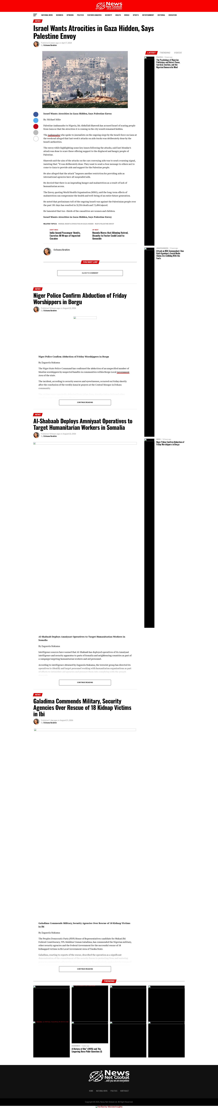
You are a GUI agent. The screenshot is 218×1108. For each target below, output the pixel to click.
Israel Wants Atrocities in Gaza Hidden (76, 224)
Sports (136, 15)
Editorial (161, 15)
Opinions (70, 15)
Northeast (124, 1090)
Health (118, 15)
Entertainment (148, 15)
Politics (80, 15)
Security (108, 15)
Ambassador (54, 134)
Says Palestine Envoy (105, 224)
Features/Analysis (94, 15)
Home (91, 1090)
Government (123, 372)
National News (47, 15)
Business (59, 15)
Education (173, 15)
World (126, 15)
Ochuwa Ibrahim (50, 45)
